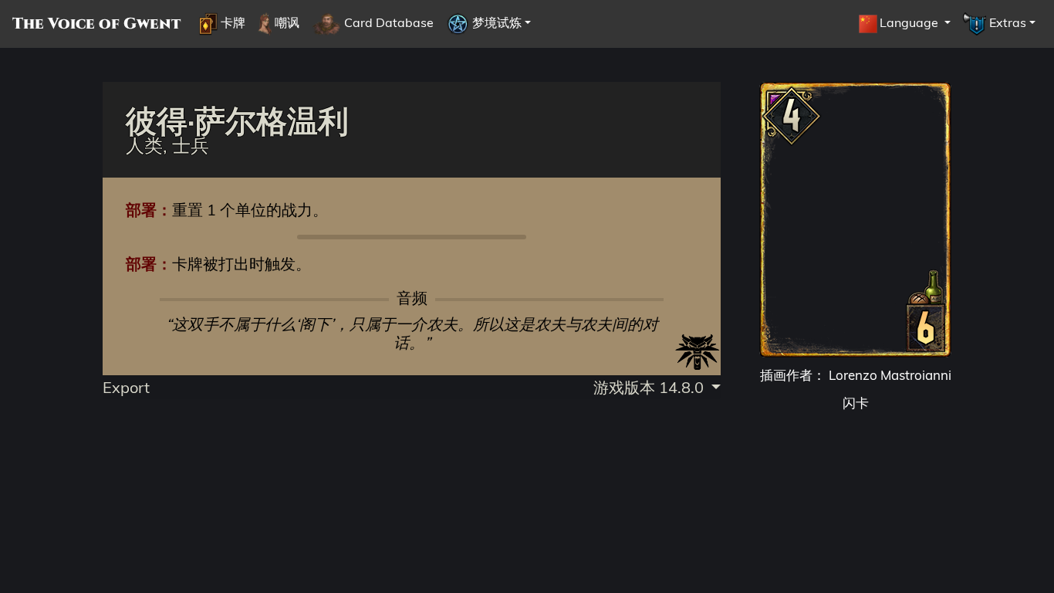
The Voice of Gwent (96, 24)
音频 (412, 298)
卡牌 (231, 22)
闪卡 (856, 403)
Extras (1006, 22)
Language (910, 22)
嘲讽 (285, 22)
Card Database (387, 22)
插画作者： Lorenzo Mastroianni (855, 375)
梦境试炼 (495, 22)
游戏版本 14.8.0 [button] (650, 387)
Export (126, 387)
